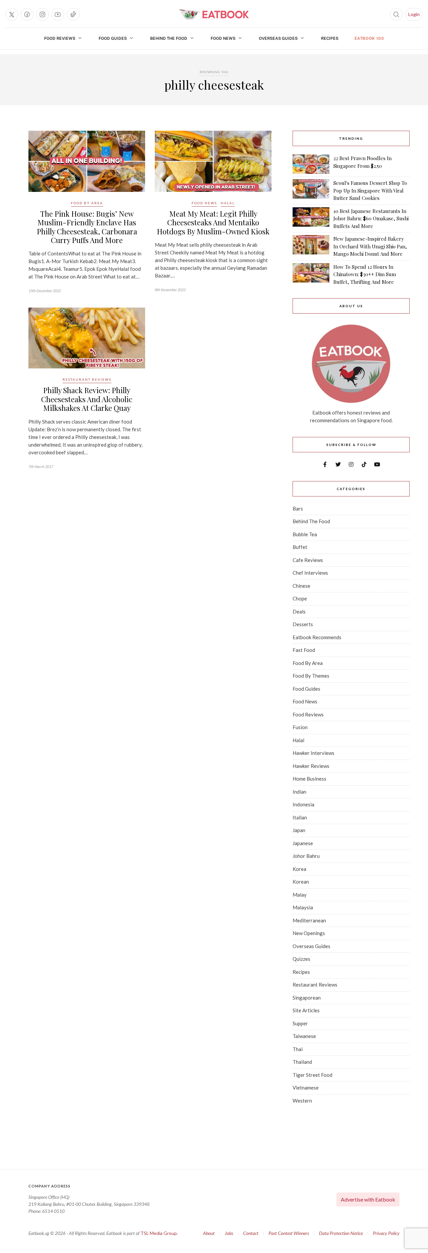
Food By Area (87, 203)
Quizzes (301, 959)
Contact (250, 1233)
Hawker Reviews (311, 766)
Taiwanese (304, 1036)
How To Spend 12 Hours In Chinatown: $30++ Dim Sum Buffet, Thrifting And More (364, 274)
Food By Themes (311, 676)
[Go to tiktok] (73, 14)
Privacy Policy (386, 1233)
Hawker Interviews (313, 753)
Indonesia (303, 804)
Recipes (329, 38)
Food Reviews (59, 38)
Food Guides (113, 38)
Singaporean (307, 998)
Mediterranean (309, 920)
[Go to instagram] (42, 14)
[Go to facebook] (27, 14)
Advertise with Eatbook (368, 1199)
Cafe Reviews (308, 560)
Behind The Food (168, 38)
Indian (299, 792)
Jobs (229, 1233)
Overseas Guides (278, 38)
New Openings (309, 933)
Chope (300, 598)
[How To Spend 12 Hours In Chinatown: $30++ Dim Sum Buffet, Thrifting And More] (311, 274)
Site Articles (306, 1010)
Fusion (300, 727)
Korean (301, 882)
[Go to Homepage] (214, 14)
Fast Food (304, 650)
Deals (299, 611)
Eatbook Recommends (317, 637)
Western (302, 1101)
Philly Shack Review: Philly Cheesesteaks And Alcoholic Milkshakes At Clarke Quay (86, 399)
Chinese (301, 586)
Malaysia (303, 907)
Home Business (309, 779)
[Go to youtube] (57, 14)
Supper (300, 1023)
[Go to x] (11, 14)
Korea (299, 869)
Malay (300, 895)
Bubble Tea (305, 534)
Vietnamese (306, 1088)
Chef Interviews (310, 573)
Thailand (302, 1062)
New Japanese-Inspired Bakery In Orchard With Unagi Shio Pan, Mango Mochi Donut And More (370, 246)
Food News (223, 38)
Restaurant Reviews (87, 379)
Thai (298, 1049)
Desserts (303, 624)
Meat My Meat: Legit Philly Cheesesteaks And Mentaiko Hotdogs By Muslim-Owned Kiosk (213, 222)
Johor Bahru (306, 856)
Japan (299, 830)
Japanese (303, 843)
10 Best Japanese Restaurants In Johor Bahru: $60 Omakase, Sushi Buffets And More (371, 218)
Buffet (300, 547)
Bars (298, 508)
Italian (300, 817)
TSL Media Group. (159, 1233)
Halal (228, 203)
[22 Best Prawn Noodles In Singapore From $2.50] (311, 164)
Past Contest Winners (289, 1233)
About (209, 1233)
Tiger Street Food (312, 1075)
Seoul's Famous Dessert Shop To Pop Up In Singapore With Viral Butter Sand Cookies (370, 190)
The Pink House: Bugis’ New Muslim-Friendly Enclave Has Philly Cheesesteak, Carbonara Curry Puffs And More (87, 227)
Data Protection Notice (341, 1233)
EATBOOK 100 (369, 38)
